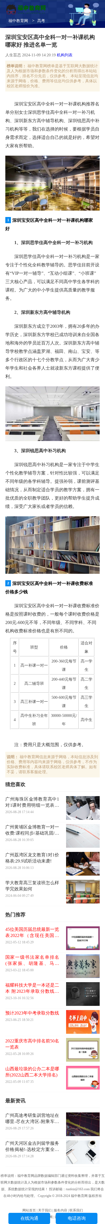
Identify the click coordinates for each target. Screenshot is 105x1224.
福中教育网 (18, 21)
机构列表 (65, 55)
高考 (41, 21)
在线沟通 (29, 1218)
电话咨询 (77, 1218)
